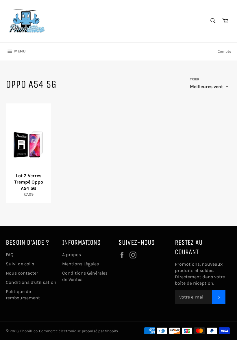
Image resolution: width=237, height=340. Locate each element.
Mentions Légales (80, 264)
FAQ (9, 254)
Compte (224, 51)
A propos (71, 254)
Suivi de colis (20, 264)
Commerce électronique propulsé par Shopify (78, 331)
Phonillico (29, 331)
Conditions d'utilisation (31, 282)
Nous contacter (22, 273)
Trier (194, 79)
